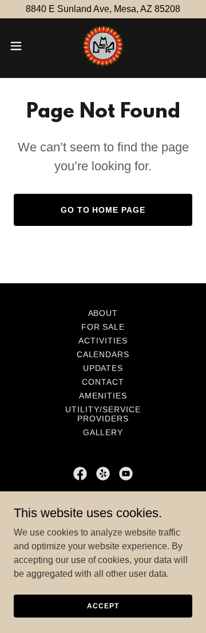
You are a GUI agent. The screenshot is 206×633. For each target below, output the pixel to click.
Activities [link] (103, 340)
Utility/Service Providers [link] (103, 414)
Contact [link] (103, 381)
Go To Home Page (103, 209)
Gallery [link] (103, 432)
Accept (102, 605)
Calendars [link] (103, 354)
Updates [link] (103, 368)
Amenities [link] (103, 395)
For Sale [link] (103, 326)
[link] (103, 46)
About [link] (103, 313)
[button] (19, 45)
